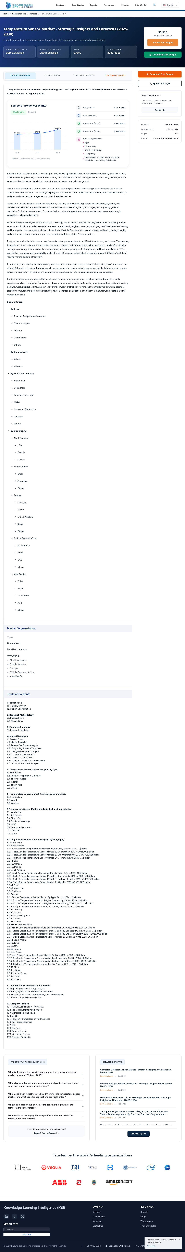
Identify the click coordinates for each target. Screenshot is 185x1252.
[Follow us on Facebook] (14, 1216)
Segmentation (52, 76)
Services (96, 1221)
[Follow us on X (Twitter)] (22, 1216)
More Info (151, 1246)
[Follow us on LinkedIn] (6, 1216)
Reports (144, 1212)
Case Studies (77, 5)
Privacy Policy (141, 1246)
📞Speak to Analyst (160, 83)
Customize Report (116, 76)
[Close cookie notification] (179, 1239)
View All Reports (138, 1133)
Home (6, 14)
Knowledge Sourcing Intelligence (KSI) (34, 1208)
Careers (96, 1212)
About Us (125, 5)
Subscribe (26, 1234)
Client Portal (141, 5)
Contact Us (160, 110)
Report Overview (20, 76)
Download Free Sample (161, 74)
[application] (40, 136)
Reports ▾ (94, 5)
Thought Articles (148, 1226)
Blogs (143, 1216)
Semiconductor (19, 14)
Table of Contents (84, 76)
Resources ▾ (109, 5)
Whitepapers (146, 1221)
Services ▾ (61, 5)
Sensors (33, 14)
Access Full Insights (163, 42)
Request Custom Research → (47, 1133)
